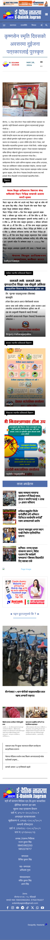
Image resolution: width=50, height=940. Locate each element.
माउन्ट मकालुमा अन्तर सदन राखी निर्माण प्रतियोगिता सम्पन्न (30, 533)
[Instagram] (12, 908)
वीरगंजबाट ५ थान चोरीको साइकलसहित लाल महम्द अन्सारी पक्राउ (25, 694)
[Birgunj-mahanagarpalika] (25, 307)
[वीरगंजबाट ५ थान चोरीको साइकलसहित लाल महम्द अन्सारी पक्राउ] (25, 656)
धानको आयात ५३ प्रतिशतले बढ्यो (17, 766)
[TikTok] (27, 908)
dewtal (9, 404)
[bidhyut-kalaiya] (25, 225)
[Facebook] (7, 908)
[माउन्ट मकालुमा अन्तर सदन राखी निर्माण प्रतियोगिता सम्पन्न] (9, 535)
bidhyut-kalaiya (11, 261)
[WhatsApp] (37, 908)
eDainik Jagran (15, 64)
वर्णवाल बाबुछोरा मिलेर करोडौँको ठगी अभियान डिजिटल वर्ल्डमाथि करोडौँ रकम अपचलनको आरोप (30, 516)
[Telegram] (22, 908)
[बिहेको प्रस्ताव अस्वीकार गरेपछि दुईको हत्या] (13, 712)
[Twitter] (32, 908)
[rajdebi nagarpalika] (25, 447)
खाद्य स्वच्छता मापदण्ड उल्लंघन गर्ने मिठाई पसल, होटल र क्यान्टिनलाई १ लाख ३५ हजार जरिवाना (31, 497)
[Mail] (17, 908)
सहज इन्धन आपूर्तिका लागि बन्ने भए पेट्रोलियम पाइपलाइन (35, 723)
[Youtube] (42, 908)
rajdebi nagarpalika (15, 473)
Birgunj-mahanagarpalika (18, 334)
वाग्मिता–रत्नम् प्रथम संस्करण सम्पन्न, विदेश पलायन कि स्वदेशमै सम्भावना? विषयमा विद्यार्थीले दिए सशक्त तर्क (31, 555)
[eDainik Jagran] (6, 64)
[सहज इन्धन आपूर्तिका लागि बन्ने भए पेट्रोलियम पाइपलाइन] (36, 712)
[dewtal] (25, 377)
